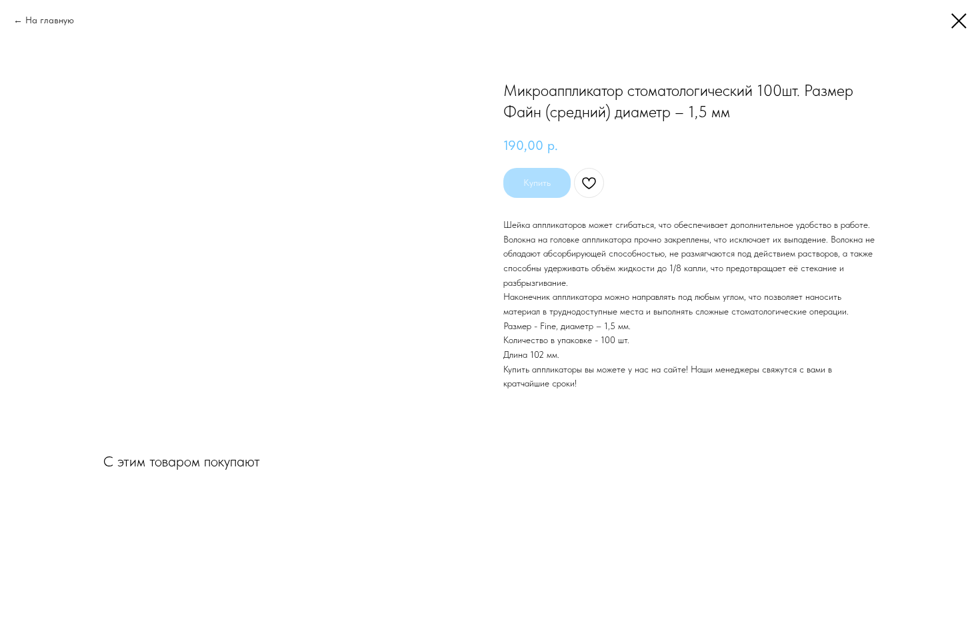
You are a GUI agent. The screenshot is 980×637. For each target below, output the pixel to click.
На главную (49, 20)
